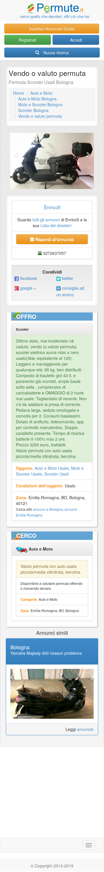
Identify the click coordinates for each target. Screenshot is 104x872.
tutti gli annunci (46, 219)
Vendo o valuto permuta (40, 116)
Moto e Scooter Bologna (40, 104)
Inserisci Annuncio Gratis (52, 28)
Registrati (27, 40)
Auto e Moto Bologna (37, 99)
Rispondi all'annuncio (54, 239)
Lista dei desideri (55, 225)
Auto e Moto (41, 93)
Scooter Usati (56, 474)
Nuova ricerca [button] (56, 52)
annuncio (85, 729)
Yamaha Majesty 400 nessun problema (46, 653)
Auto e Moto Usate (52, 468)
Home (18, 93)
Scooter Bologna (33, 110)
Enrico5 (52, 207)
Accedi (76, 40)
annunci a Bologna (48, 509)
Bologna (19, 647)
